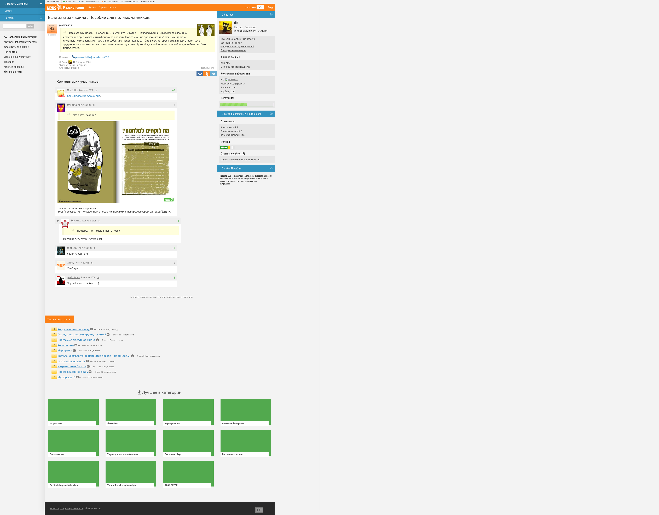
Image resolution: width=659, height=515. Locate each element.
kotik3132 (75, 220)
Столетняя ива (57, 454)
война (72, 65)
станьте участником (155, 296)
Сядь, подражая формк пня (83, 95)
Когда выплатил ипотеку (73, 329)
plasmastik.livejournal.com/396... (93, 57)
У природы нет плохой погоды (122, 454)
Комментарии (147, 2)
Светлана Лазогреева (233, 423)
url (96, 90)
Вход (270, 7)
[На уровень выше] (58, 221)
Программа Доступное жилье (76, 339)
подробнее (225, 183)
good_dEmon (73, 277)
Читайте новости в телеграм (20, 42)
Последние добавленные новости (238, 39)
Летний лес (113, 423)
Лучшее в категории (161, 392)
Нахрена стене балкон (71, 366)
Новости (70, 2)
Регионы (10, 18)
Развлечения (110, 2)
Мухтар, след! (66, 377)
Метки (8, 11)
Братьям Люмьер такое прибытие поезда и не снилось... (93, 355)
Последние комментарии (233, 50)
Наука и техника (89, 2)
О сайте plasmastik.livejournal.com (241, 114)
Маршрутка (64, 350)
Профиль (238, 27)
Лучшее (92, 7)
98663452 (233, 79)
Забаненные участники (17, 57)
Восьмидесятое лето (232, 454)
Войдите (134, 296)
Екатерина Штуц (173, 454)
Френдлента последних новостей (237, 46)
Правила (9, 62)
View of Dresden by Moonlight (121, 485)
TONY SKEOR (171, 485)
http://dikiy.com (228, 91)
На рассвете (56, 423)
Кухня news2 (130, 2)
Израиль (83, 65)
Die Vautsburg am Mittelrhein (64, 485)
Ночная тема (14, 71)
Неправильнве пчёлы (71, 361)
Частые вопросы (14, 66)
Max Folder (72, 90)
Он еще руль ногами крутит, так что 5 (81, 334)
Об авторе (228, 14)
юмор (65, 65)
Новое (112, 7)
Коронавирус (53, 2)
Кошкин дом (65, 345)
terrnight (71, 105)
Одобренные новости (231, 42)
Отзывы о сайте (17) (233, 153)
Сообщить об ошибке (16, 47)
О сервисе (65, 508)
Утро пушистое (172, 423)
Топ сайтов (10, 52)
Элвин (70, 262)
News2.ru (54, 508)
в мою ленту (250, 7)
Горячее (103, 7)
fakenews (71, 248)
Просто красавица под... (72, 371)
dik (74, 62)
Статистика (250, 27)
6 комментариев (70, 67)
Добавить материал (16, 3)
